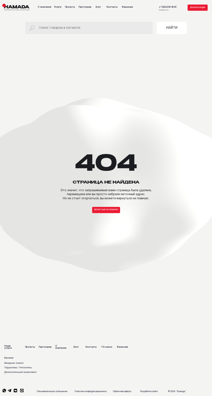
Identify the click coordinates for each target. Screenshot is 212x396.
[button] (198, 8)
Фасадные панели (14, 363)
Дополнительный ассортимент (20, 372)
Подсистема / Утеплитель (18, 368)
